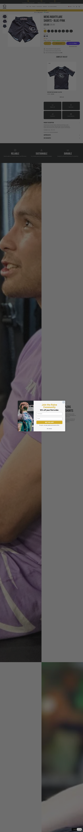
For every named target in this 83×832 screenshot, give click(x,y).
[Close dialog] (64, 402)
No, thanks (49, 428)
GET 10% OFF (49, 422)
